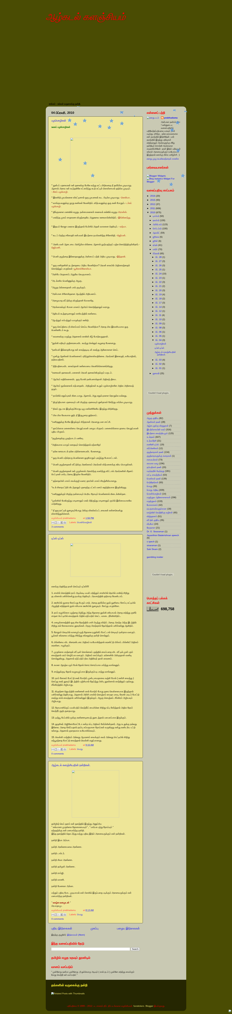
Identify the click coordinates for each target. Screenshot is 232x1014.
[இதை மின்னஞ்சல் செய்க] (52, 522)
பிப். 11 (158, 315)
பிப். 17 (158, 303)
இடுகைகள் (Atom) (76, 935)
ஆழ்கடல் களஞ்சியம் (85, 17)
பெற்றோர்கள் (152, 482)
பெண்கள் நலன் (154, 478)
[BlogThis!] (55, 522)
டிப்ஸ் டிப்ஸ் (57, 538)
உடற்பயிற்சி (151, 441)
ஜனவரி (156, 373)
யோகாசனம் (152, 505)
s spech (151, 541)
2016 (153, 196)
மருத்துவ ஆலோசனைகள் (158, 497)
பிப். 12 (158, 311)
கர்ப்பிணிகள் (152, 448)
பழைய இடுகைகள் (128, 928)
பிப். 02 (158, 364)
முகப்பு (94, 928)
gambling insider (155, 557)
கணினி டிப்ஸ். (153, 444)
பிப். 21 (158, 286)
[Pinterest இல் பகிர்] (64, 522)
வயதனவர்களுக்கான (157, 509)
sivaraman (152, 545)
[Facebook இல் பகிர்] (61, 522)
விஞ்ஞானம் (152, 516)
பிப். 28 (158, 257)
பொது (80, 749)
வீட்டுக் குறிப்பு (153, 520)
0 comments (57, 754)
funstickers (139, 1006)
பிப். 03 (158, 360)
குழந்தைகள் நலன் (155, 452)
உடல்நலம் (151, 437)
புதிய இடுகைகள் (61, 928)
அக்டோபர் (157, 224)
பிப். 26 (158, 265)
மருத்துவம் (152, 501)
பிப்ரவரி (156, 253)
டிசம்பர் (156, 216)
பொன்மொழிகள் (84, 522)
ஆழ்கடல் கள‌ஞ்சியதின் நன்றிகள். (70, 765)
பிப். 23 (158, 278)
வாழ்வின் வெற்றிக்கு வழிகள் (160, 512)
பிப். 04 (158, 340)
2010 (153, 212)
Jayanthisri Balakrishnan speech (163, 535)
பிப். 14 (158, 307)
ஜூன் (155, 241)
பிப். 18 (158, 298)
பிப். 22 (158, 282)
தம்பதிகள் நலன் (154, 467)
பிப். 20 (158, 290)
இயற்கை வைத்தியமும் (157, 433)
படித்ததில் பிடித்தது (155, 471)
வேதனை (151, 528)
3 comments (57, 527)
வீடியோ (150, 524)
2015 (153, 200)
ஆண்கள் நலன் (154, 422)
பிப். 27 (158, 261)
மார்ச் (155, 249)
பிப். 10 (158, 319)
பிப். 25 (158, 269)
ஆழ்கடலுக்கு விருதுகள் (157, 426)
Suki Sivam (152, 549)
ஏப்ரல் (155, 245)
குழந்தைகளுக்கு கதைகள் (159, 456)
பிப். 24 (158, 274)
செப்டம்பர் (157, 228)
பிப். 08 (158, 327)
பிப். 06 (158, 332)
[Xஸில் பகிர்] (58, 522)
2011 (153, 208)
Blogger (149, 1006)
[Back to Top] (230, 1011)
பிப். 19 (158, 294)
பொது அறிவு (152, 490)
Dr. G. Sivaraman (155, 531)
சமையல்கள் (152, 460)
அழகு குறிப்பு (152, 418)
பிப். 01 (158, 368)
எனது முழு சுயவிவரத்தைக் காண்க (163, 159)
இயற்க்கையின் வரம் (156, 429)
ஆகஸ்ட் (157, 233)
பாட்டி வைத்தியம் (154, 475)
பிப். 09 (158, 323)
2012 (153, 204)
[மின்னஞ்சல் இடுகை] (81, 518)
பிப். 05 (158, 336)
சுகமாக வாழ (152, 463)
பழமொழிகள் (160, 344)
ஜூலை (156, 237)
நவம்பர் (156, 220)
